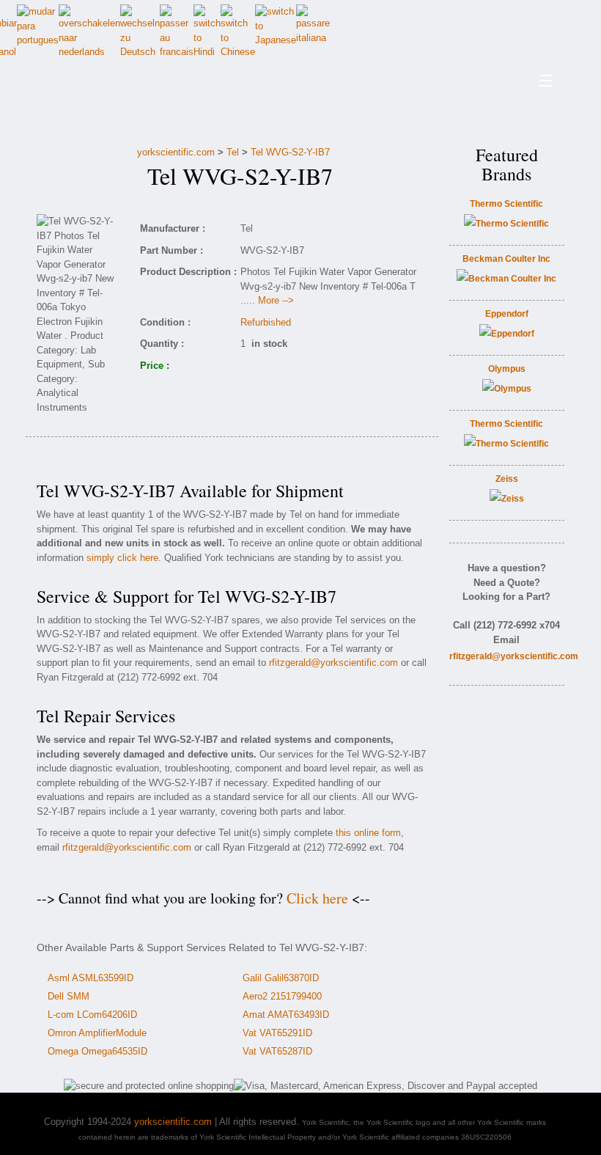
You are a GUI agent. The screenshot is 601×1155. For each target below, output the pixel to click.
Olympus (507, 369)
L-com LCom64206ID (92, 1014)
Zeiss (506, 479)
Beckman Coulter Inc (506, 259)
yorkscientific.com (176, 152)
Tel (232, 152)
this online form (368, 832)
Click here (317, 898)
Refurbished (265, 322)
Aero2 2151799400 (282, 996)
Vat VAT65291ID (277, 1032)
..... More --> (267, 300)
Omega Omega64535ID (97, 1051)
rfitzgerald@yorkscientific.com (333, 662)
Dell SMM (68, 996)
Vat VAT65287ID (277, 1051)
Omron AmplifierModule (97, 1032)
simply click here (122, 557)
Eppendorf (506, 314)
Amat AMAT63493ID (286, 1014)
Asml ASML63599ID (90, 977)
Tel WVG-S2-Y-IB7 (290, 152)
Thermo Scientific (506, 204)
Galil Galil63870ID (281, 977)
